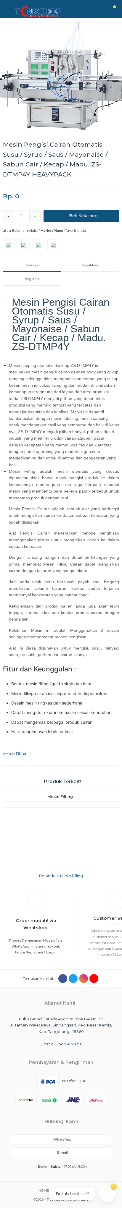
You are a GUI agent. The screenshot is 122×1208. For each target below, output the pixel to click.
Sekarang (83, 215)
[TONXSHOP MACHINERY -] (54, 11)
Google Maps (68, 1044)
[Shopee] (38, 245)
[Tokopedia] (9, 245)
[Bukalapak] (24, 245)
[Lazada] (53, 245)
